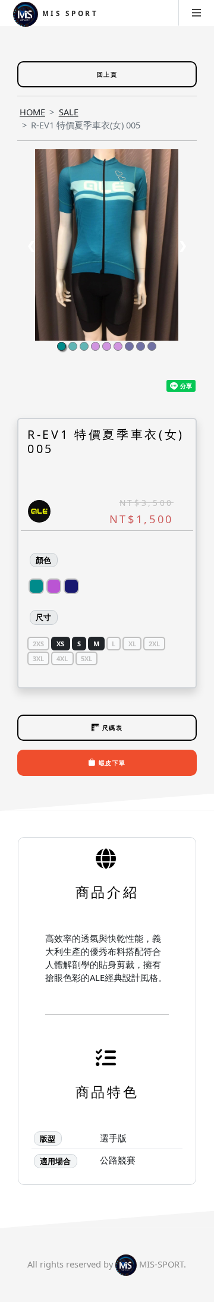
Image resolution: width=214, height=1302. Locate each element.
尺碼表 (110, 728)
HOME (32, 112)
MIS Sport (68, 13)
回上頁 (107, 74)
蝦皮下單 (111, 763)
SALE (68, 112)
